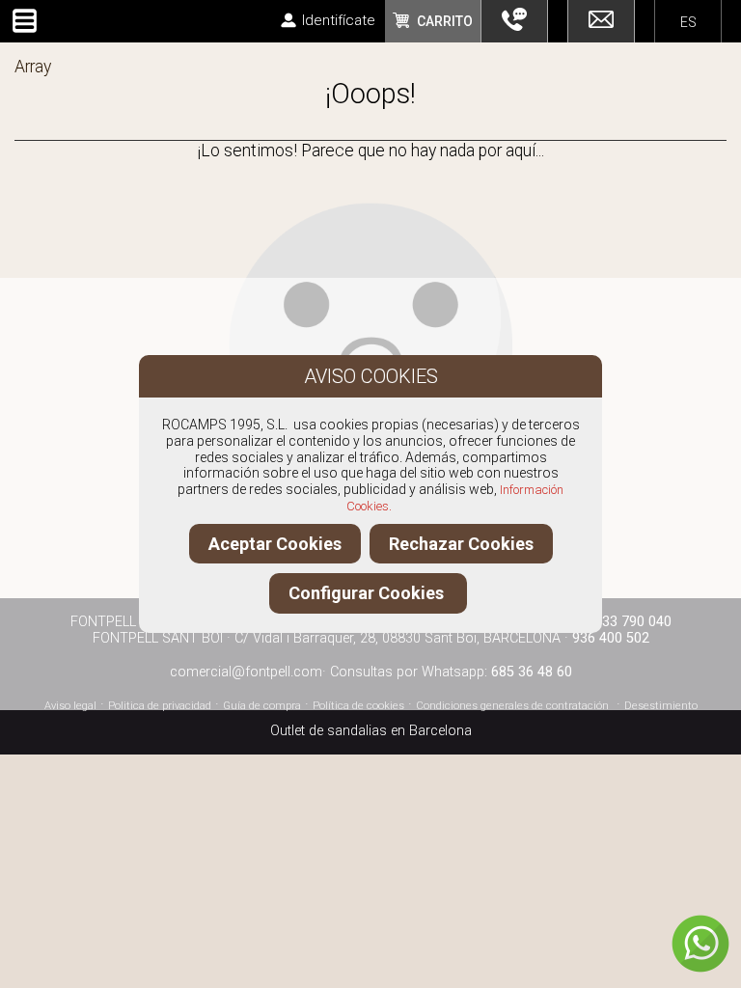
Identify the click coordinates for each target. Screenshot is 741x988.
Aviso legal (70, 706)
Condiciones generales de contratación (512, 706)
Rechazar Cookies (461, 544)
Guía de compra (262, 706)
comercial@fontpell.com (246, 672)
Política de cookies (358, 706)
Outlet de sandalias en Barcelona (371, 731)
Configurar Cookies (368, 593)
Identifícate (338, 20)
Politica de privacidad (159, 706)
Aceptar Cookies (275, 544)
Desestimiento (661, 706)
